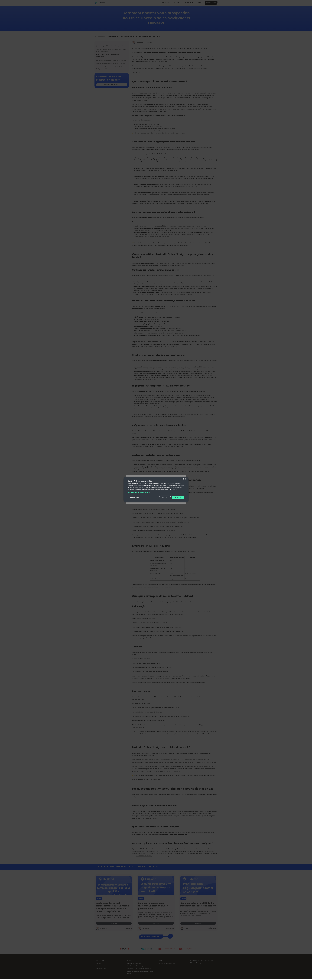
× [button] (185, 479)
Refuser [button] (165, 497)
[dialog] (156, 489)
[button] (156, 492)
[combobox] (183, 479)
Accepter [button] (178, 497)
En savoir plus (174, 489)
